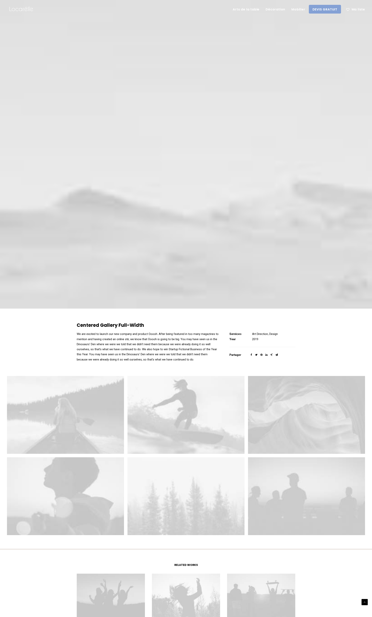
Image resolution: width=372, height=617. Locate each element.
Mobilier (298, 9)
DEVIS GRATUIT (325, 9)
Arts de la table (246, 9)
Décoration (275, 9)
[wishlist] (355, 9)
